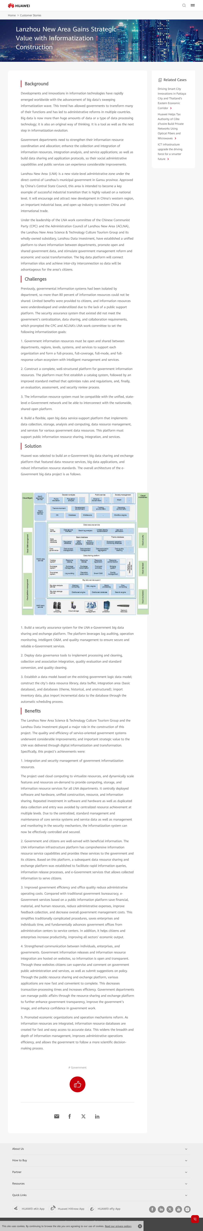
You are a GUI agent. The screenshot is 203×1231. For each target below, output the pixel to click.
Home (12, 15)
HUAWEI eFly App (109, 1208)
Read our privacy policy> (118, 1226)
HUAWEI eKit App (33, 1208)
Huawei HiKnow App (71, 1208)
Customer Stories (30, 15)
